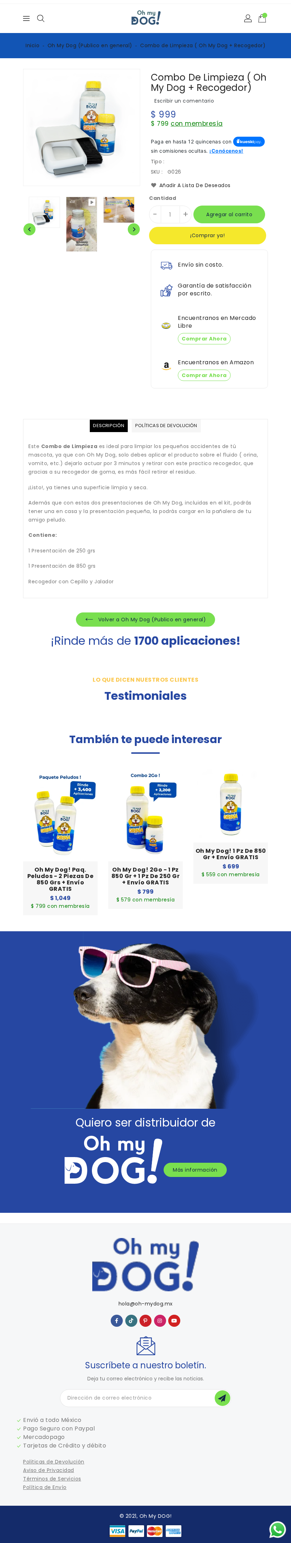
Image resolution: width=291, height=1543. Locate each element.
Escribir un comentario (184, 100)
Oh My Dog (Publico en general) (90, 45)
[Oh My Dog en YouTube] (174, 1320)
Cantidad (162, 198)
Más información (195, 1169)
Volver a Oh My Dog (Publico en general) (151, 619)
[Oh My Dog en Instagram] (160, 1320)
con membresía (197, 123)
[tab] (108, 425)
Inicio (32, 45)
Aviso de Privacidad (48, 1470)
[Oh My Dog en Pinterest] (145, 1320)
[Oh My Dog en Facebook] (117, 1320)
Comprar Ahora (204, 338)
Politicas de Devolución (53, 1461)
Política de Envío (45, 1487)
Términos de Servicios (52, 1478)
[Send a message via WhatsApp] (277, 1529)
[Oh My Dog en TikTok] (131, 1320)
